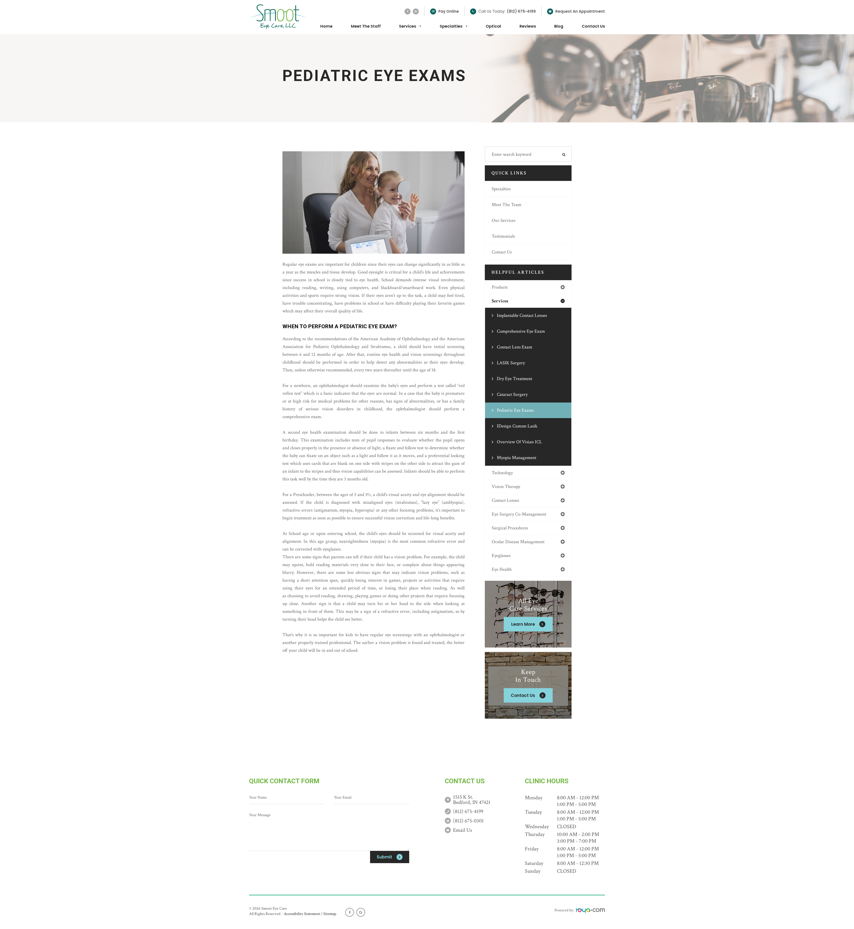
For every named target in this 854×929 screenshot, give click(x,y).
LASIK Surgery (511, 363)
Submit (384, 857)
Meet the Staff (366, 26)
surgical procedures (510, 528)
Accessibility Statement (302, 913)
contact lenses (505, 500)
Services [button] (407, 26)
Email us (462, 830)
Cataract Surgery (512, 394)
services (500, 301)
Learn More (523, 624)
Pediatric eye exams (515, 410)
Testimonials (503, 236)
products (500, 287)
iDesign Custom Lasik (517, 426)
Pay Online (448, 11)
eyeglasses (501, 556)
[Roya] (590, 911)
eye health (502, 569)
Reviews (528, 26)
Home (326, 26)
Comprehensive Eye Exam (521, 331)
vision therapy (506, 487)
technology (502, 473)
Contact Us (593, 26)
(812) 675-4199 (521, 11)
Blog (558, 26)
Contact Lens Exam (514, 347)
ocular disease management (518, 542)
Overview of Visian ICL (519, 442)
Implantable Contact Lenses (522, 315)
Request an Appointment (580, 11)
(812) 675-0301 (468, 821)
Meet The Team (506, 205)
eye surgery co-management (519, 514)
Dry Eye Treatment (514, 379)
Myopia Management (516, 458)
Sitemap (329, 913)
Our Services (503, 220)
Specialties (501, 189)
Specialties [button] (451, 26)
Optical (493, 26)
